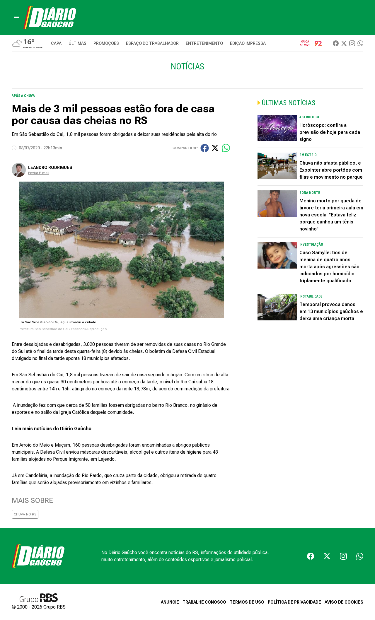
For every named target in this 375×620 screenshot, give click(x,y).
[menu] (16, 17)
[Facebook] (336, 43)
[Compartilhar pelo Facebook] (204, 148)
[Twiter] (344, 43)
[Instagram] (352, 43)
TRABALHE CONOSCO (204, 602)
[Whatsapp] (360, 43)
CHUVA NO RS (25, 514)
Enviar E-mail (38, 173)
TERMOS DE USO (247, 602)
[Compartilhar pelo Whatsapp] (226, 148)
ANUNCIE (170, 602)
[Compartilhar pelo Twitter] (215, 148)
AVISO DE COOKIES (344, 602)
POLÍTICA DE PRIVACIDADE (294, 602)
